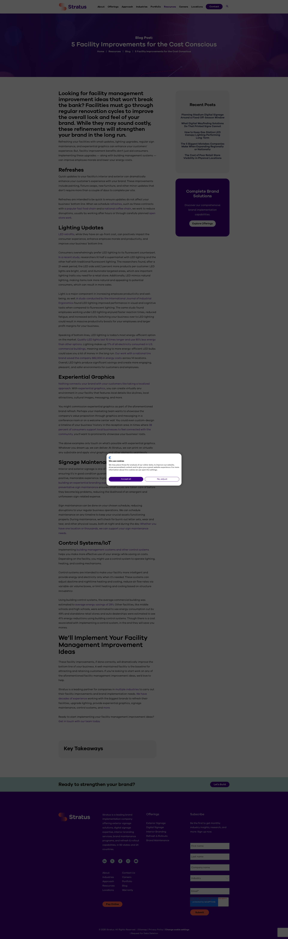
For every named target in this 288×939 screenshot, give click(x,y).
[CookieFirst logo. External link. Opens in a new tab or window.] (110, 457)
